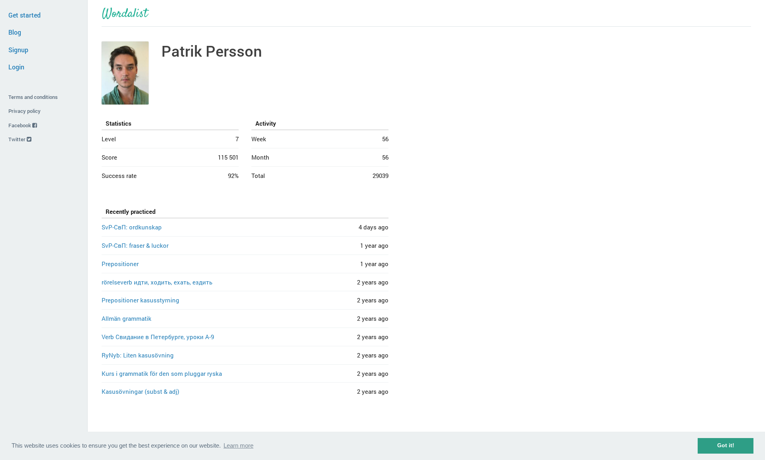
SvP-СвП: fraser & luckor (135, 245)
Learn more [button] (238, 445)
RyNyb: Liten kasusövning (138, 355)
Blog (14, 32)
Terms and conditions (33, 97)
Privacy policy (24, 111)
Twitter (17, 139)
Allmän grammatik (126, 318)
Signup (18, 49)
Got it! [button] (725, 445)
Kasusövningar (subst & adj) (140, 391)
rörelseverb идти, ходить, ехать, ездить (157, 282)
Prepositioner (120, 264)
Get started (24, 15)
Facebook (20, 125)
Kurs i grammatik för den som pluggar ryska (162, 373)
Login (16, 67)
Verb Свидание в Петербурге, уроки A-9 (158, 337)
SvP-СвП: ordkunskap (132, 227)
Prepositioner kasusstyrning (140, 300)
